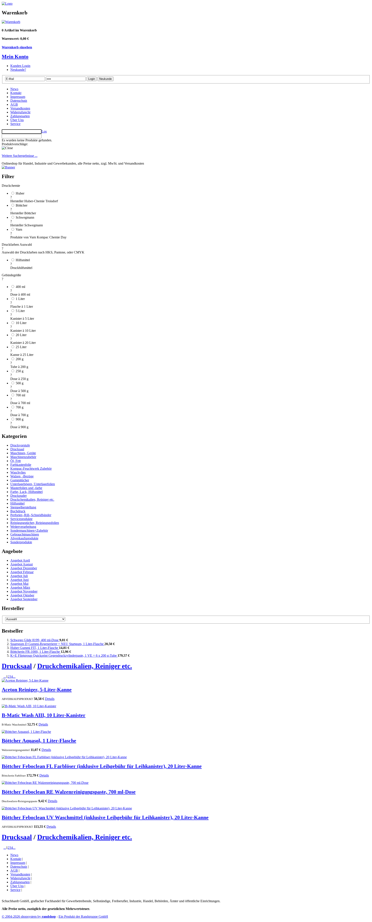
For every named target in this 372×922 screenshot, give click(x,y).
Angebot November (23, 591)
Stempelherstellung (23, 507)
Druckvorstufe (20, 445)
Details (49, 699)
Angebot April (20, 560)
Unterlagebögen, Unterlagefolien (32, 484)
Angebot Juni (19, 580)
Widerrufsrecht (20, 112)
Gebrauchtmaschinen (24, 534)
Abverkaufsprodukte (24, 538)
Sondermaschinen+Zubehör (29, 530)
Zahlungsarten (20, 116)
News (14, 89)
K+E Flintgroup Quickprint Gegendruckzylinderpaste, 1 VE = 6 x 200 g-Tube (64, 655)
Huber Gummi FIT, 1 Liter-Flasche (34, 648)
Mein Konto (15, 56)
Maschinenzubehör (23, 457)
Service (15, 124)
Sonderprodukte (21, 542)
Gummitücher (19, 480)
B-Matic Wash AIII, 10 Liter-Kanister (43, 715)
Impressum (17, 97)
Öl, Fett (15, 461)
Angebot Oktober (22, 595)
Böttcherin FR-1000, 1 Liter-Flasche (35, 651)
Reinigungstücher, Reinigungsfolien (34, 523)
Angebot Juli (19, 576)
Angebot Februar (22, 572)
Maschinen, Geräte (23, 453)
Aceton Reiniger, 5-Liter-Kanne (37, 689)
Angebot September (23, 599)
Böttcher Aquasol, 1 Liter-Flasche (39, 740)
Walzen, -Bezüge (22, 476)
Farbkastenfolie (20, 464)
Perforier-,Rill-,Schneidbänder (30, 515)
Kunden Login (20, 66)
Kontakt (15, 93)
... (4, 676)
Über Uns (17, 120)
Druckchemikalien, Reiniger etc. (32, 499)
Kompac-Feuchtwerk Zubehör (31, 468)
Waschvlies (18, 472)
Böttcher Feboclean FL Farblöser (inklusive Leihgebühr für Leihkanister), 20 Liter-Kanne (102, 766)
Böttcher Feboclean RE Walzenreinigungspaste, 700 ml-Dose (69, 792)
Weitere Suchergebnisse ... (19, 156)
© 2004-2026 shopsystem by (29, 916)
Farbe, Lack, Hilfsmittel (26, 492)
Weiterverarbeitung (23, 526)
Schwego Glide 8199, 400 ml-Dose (34, 640)
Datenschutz (18, 100)
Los (44, 131)
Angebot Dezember (23, 568)
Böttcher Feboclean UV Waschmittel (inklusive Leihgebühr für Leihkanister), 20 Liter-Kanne (105, 817)
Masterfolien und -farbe (26, 488)
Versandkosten (20, 108)
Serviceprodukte (21, 519)
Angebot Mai (19, 583)
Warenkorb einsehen (17, 47)
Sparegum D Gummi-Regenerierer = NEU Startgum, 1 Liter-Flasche (57, 644)
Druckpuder (18, 495)
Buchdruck (17, 511)
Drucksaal (17, 449)
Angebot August (21, 564)
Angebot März (20, 587)
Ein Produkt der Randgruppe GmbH (83, 916)
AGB (14, 104)
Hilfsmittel (17, 503)
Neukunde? (18, 69)
